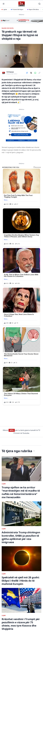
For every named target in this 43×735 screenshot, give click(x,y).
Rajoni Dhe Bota (34, 9)
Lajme (5, 9)
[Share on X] (31, 73)
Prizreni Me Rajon (17, 9)
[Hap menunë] (3, 4)
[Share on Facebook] (27, 73)
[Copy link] (39, 73)
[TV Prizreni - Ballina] (21, 4)
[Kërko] (39, 4)
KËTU (12, 430)
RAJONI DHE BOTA (8, 28)
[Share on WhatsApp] (35, 73)
